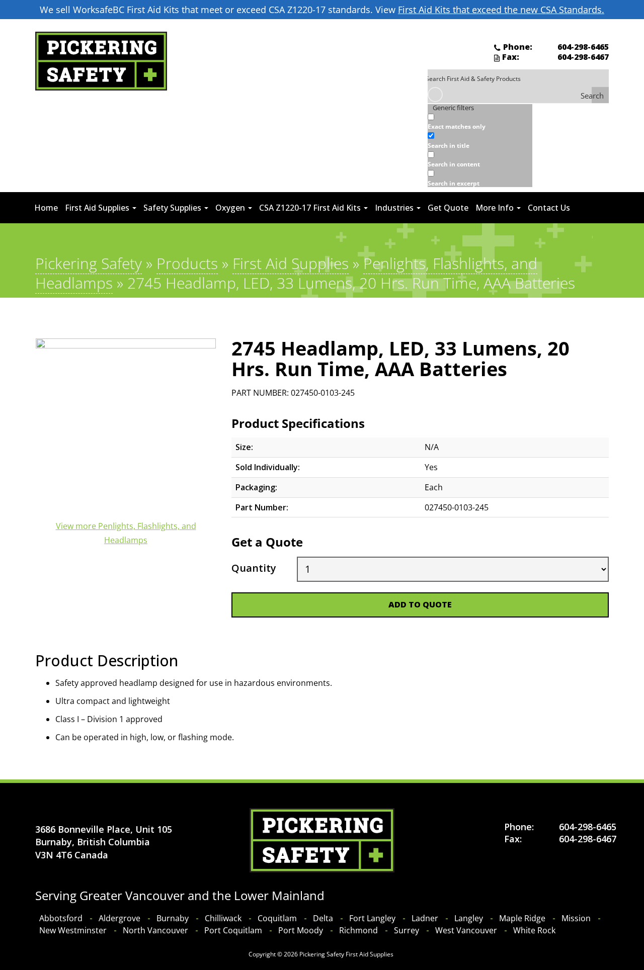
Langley (468, 918)
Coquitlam (277, 918)
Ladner (425, 918)
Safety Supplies (173, 207)
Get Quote (448, 207)
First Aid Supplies (98, 207)
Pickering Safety (88, 263)
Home (46, 207)
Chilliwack (223, 918)
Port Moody (300, 930)
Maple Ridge (522, 918)
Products (187, 263)
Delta (323, 918)
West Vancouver (466, 930)
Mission (576, 918)
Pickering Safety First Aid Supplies (346, 954)
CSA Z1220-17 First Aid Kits (311, 207)
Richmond (358, 930)
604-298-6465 (583, 46)
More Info (495, 207)
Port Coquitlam (233, 930)
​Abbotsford (61, 918)
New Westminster (73, 930)
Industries (395, 207)
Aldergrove (119, 918)
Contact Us (549, 207)
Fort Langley (372, 918)
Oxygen (231, 207)
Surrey (406, 930)
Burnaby (172, 918)
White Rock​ (534, 930)
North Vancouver (155, 930)
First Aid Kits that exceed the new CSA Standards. (501, 10)
